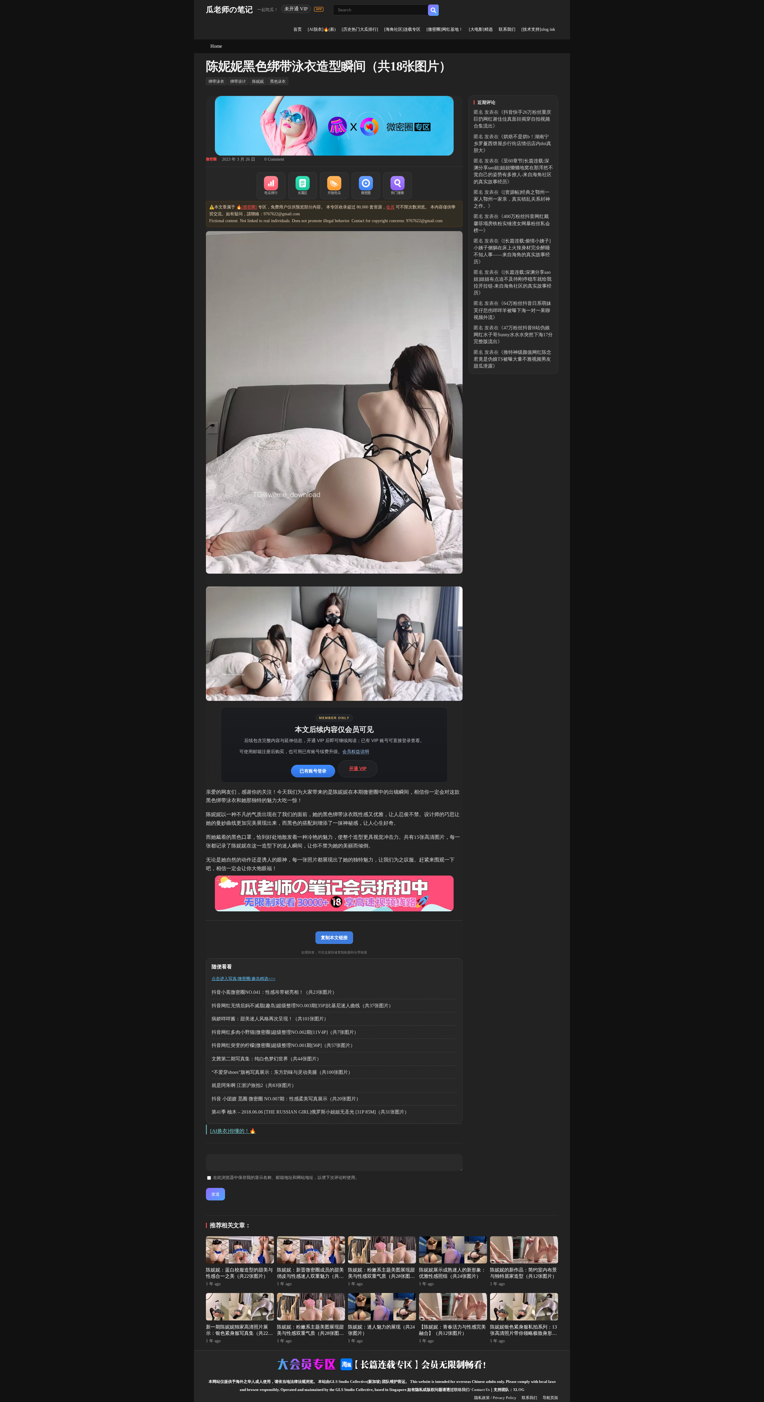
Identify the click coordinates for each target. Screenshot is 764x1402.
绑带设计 (238, 81)
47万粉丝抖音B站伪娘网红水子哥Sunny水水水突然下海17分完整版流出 (513, 334)
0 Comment (274, 159)
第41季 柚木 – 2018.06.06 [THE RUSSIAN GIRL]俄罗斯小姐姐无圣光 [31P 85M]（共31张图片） (310, 1111)
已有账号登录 (313, 770)
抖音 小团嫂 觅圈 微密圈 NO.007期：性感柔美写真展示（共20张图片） (286, 1098)
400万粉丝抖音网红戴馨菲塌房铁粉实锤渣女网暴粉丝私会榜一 (512, 223)
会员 (390, 207)
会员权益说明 (355, 751)
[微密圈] (366, 185)
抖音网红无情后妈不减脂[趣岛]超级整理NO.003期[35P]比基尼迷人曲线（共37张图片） (302, 1005)
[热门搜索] (397, 185)
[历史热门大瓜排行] (360, 29)
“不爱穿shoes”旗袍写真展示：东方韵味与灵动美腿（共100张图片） (282, 1072)
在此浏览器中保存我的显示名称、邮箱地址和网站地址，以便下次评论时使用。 (286, 1177)
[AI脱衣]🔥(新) (322, 29)
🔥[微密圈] (246, 207)
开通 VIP (357, 768)
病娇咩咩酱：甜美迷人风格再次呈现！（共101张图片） (270, 1018)
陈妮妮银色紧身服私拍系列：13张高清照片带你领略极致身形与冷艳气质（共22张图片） (523, 1333)
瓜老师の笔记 (229, 9)
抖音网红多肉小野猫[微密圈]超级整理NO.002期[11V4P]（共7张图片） (285, 1032)
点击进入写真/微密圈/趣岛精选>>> (243, 978)
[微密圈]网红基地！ (444, 29)
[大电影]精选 (481, 29)
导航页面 (550, 1397)
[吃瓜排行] (271, 185)
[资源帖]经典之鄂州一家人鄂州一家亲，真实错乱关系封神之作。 (512, 199)
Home (216, 46)
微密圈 (211, 159)
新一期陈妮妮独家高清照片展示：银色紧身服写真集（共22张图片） (239, 1333)
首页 (297, 29)
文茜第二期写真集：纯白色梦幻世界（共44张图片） (266, 1058)
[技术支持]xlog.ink (538, 29)
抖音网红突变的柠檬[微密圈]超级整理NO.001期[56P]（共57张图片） (283, 1045)
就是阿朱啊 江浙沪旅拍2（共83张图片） (254, 1085)
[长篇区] (302, 185)
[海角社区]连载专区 (402, 29)
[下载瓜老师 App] (318, 9)
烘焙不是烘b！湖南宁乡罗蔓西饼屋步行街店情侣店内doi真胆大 (512, 143)
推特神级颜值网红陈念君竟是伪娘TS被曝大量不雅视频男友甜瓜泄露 (512, 359)
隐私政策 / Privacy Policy (495, 1397)
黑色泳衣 (278, 81)
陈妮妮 (258, 81)
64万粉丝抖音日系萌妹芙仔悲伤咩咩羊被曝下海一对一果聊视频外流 (512, 310)
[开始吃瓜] (334, 185)
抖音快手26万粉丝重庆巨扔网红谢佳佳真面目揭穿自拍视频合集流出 (512, 119)
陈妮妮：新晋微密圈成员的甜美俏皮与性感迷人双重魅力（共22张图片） (310, 1276)
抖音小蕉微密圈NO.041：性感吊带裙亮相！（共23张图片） (274, 992)
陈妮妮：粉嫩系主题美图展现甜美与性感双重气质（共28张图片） (381, 1276)
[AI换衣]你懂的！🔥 (233, 1131)
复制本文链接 (334, 937)
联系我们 (507, 29)
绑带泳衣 (216, 81)
